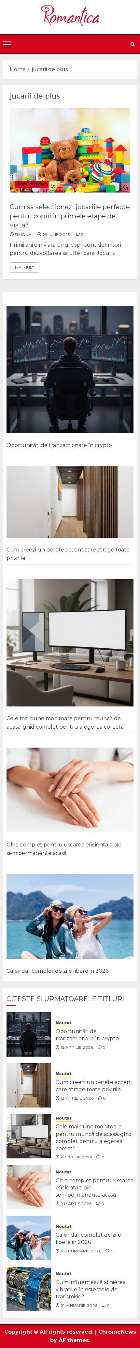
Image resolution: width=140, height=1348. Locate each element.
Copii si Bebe (31, 183)
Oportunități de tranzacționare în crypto (59, 445)
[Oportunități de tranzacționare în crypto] (70, 370)
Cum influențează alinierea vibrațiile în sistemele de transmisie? (91, 1289)
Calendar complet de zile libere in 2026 (57, 971)
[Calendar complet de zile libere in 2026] (70, 916)
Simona (23, 234)
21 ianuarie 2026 (79, 1305)
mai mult (24, 267)
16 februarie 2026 (81, 1250)
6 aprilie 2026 (76, 1157)
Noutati (64, 1022)
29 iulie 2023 (56, 234)
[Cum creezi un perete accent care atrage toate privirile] (70, 502)
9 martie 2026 (76, 1203)
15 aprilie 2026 (77, 1047)
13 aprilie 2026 (77, 1098)
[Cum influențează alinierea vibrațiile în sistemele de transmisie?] (29, 1289)
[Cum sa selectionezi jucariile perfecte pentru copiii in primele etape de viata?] (70, 150)
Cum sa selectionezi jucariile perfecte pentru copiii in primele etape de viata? (70, 216)
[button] (7, 44)
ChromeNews (117, 1332)
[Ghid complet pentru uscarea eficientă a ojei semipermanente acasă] (70, 790)
